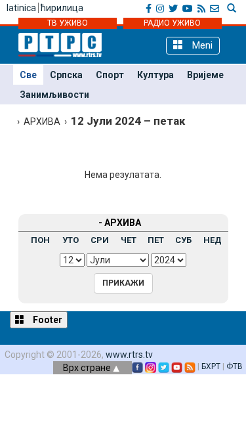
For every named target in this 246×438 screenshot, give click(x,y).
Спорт (110, 75)
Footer (46, 320)
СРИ (100, 240)
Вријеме (205, 75)
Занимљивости (54, 94)
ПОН (40, 240)
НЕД (212, 240)
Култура (155, 75)
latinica (21, 8)
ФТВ (234, 366)
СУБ (183, 240)
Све (28, 75)
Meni (201, 45)
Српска (66, 75)
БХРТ (210, 366)
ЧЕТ (128, 240)
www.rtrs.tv (129, 354)
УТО (70, 240)
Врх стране (88, 367)
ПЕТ (156, 240)
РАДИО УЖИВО (172, 23)
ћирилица (62, 8)
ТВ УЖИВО (67, 23)
